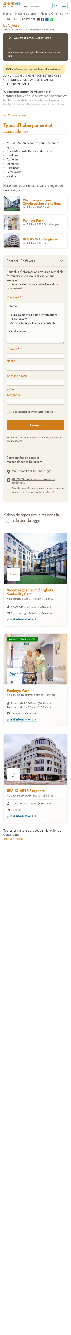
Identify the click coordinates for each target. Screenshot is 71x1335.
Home (7, 13)
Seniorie (11, 3)
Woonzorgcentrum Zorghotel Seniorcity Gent (42, 203)
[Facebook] (42, 19)
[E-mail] (38, 19)
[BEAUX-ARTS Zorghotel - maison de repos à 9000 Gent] (35, 759)
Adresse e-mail (17, 376)
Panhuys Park (41, 222)
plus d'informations (20, 619)
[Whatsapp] (51, 19)
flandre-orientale (52, 13)
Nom (10, 361)
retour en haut (13, 838)
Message (13, 297)
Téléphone (14, 395)
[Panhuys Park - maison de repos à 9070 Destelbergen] (35, 659)
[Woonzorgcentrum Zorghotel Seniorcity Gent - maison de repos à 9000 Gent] (35, 558)
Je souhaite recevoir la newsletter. (33, 411)
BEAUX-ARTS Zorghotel (40, 241)
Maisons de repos (26, 13)
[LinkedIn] (47, 19)
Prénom (12, 349)
